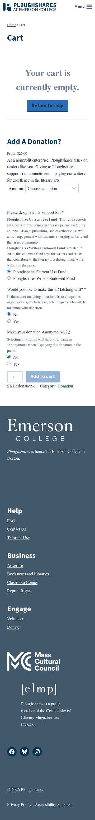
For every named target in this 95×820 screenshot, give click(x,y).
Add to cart (43, 376)
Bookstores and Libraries (28, 573)
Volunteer (15, 618)
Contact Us (16, 529)
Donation (65, 386)
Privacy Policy (19, 804)
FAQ (11, 520)
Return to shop (47, 106)
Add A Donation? (34, 141)
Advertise (15, 565)
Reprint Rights (19, 590)
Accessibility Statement (54, 804)
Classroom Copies (22, 582)
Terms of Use (18, 537)
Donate (13, 627)
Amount (16, 188)
